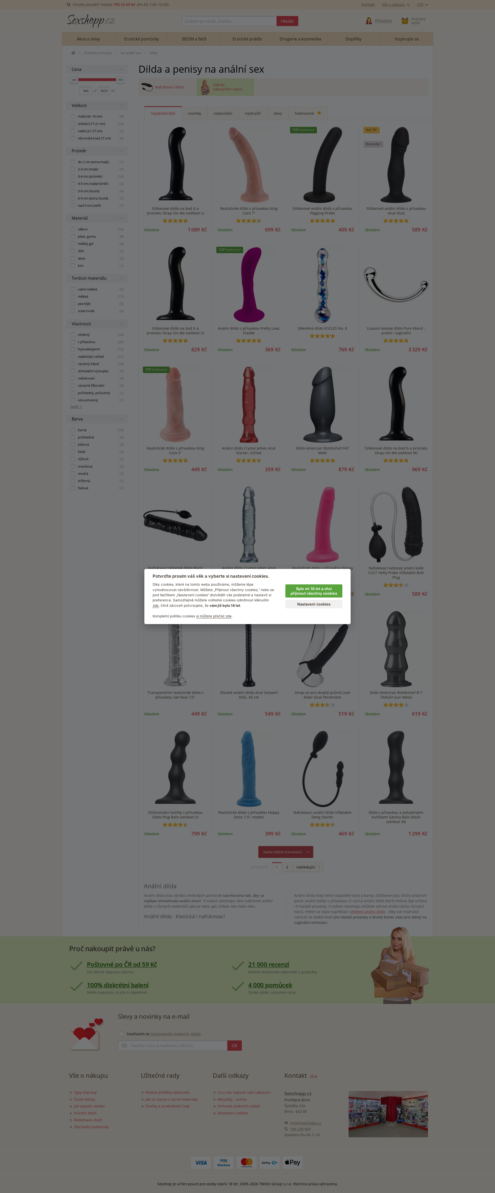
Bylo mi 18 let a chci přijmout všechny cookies (314, 591)
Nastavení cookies (314, 604)
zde (156, 605)
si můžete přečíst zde (214, 616)
